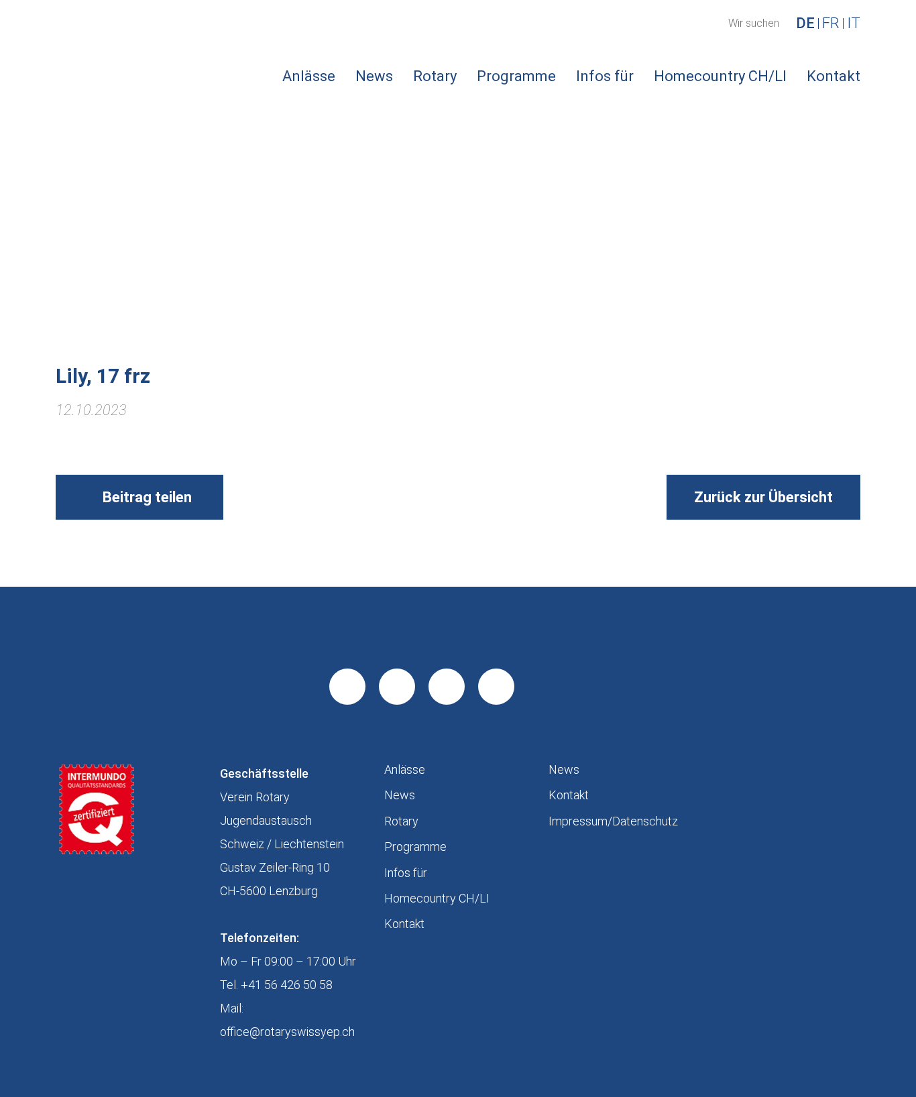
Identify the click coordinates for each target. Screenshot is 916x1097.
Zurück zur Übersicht (763, 497)
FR (831, 23)
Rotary (435, 76)
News (374, 76)
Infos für (605, 76)
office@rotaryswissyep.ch (287, 1032)
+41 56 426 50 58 (287, 985)
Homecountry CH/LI (720, 76)
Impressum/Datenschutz (613, 821)
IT (853, 23)
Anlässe (308, 76)
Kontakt (833, 76)
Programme (516, 76)
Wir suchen (753, 23)
